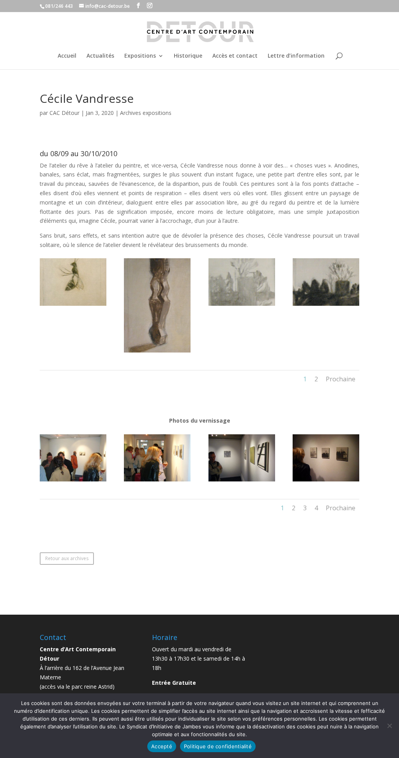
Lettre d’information (296, 56)
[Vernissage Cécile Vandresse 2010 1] (73, 481)
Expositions (140, 56)
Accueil (67, 56)
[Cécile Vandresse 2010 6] (73, 305)
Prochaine (340, 379)
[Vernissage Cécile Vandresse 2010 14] (241, 481)
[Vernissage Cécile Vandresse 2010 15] (157, 481)
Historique (188, 56)
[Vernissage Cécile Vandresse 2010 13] (326, 481)
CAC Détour (64, 112)
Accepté (161, 746)
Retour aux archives (66, 558)
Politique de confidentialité (218, 746)
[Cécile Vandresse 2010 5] (157, 352)
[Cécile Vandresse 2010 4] (241, 305)
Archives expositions (145, 112)
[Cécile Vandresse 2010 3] (326, 305)
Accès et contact (235, 56)
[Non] (389, 726)
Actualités (100, 56)
